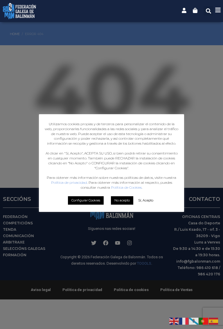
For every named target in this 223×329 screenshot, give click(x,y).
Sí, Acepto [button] (145, 200)
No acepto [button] (122, 200)
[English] (174, 320)
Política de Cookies (126, 187)
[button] (208, 11)
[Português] (204, 320)
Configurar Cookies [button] (85, 200)
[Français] (184, 320)
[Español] (214, 320)
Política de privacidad (69, 182)
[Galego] (194, 320)
